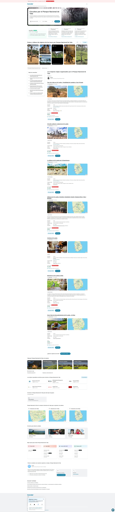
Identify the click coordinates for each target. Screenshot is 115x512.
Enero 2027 (61, 453)
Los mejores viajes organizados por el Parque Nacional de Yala (36, 76)
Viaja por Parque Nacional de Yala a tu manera (36, 78)
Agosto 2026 (30, 450)
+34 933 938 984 (75, 474)
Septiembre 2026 (46, 450)
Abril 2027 (76, 453)
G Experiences (55, 184)
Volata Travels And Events (57, 338)
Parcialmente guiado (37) (31, 372)
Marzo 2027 (76, 450)
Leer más (49, 35)
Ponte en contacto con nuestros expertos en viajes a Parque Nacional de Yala (36, 93)
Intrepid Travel (55, 263)
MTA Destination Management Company (59, 225)
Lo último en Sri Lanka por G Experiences (79, 36)
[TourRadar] (30, 3)
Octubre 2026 (46, 453)
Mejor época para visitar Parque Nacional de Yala (36, 91)
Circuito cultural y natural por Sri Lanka (66, 36)
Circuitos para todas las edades (35, 88)
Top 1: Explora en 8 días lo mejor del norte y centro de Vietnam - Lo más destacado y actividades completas (44, 484)
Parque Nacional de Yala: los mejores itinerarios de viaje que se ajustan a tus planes (36, 87)
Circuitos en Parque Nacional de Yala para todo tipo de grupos (37, 84)
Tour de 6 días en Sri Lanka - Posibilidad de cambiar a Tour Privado (54, 36)
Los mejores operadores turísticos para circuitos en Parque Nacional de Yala (36, 81)
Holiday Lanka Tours (56, 302)
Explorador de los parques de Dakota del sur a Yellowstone (36, 487)
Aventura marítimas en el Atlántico (32, 482)
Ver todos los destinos (56, 144)
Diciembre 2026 (61, 450)
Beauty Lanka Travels (56, 110)
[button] (67, 116)
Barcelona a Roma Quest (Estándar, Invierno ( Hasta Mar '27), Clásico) (38, 489)
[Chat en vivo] (113, 510)
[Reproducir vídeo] (33, 54)
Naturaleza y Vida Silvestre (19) (48, 372)
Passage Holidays (55, 148)
